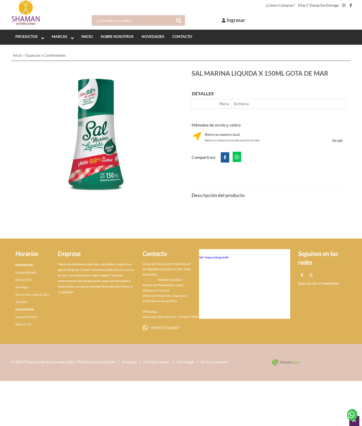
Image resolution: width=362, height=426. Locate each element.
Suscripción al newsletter (318, 283)
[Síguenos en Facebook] (351, 5)
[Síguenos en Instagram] (343, 5)
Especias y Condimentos (46, 55)
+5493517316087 (163, 327)
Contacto (182, 36)
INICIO (87, 36)
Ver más (337, 140)
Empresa (129, 362)
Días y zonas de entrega (318, 5)
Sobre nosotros (117, 36)
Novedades (153, 36)
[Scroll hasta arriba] (354, 421)
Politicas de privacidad (96, 362)
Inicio (17, 55)
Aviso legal (185, 362)
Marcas (59, 36)
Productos (26, 36)
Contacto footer (156, 362)
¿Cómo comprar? (280, 5)
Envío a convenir (214, 362)
